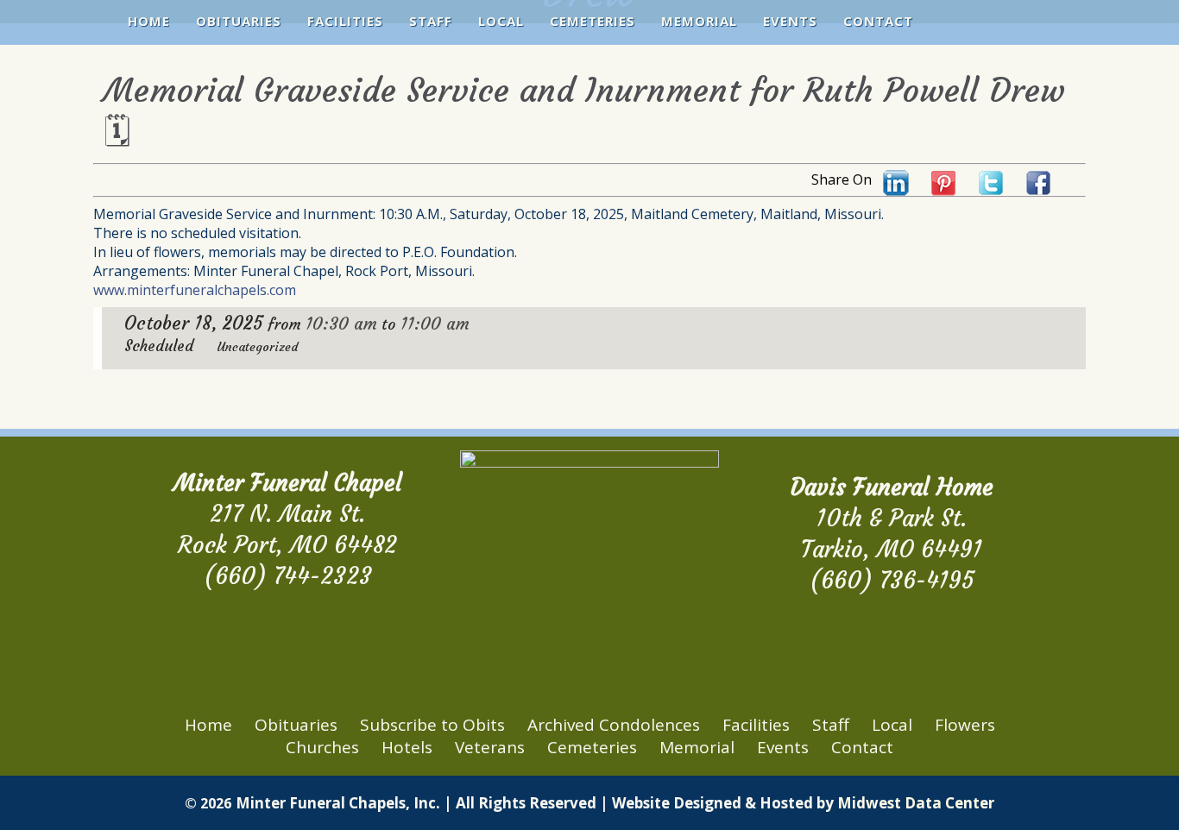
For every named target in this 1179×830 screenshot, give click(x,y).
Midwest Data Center (915, 803)
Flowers (965, 725)
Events (790, 20)
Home (149, 20)
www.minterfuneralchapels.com (194, 289)
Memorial (699, 20)
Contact (878, 20)
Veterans (490, 747)
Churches (322, 747)
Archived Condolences (613, 725)
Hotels (406, 747)
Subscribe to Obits (432, 725)
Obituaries (238, 20)
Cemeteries (592, 20)
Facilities (345, 20)
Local (501, 20)
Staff (430, 20)
